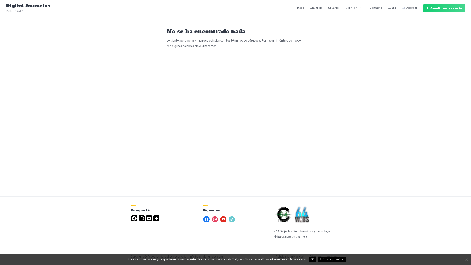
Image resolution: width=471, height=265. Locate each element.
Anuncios (316, 8)
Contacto (376, 8)
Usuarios (334, 8)
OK (312, 259)
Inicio (300, 8)
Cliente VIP (353, 8)
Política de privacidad (332, 259)
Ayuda (392, 8)
